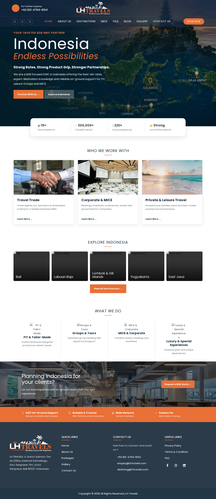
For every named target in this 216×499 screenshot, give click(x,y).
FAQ (167, 458)
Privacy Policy (173, 445)
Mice (104, 21)
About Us (67, 452)
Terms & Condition (176, 452)
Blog (127, 21)
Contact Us (68, 470)
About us (64, 21)
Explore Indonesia (59, 94)
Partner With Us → (28, 94)
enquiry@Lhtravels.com (131, 463)
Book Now (193, 21)
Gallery (142, 21)
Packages (67, 458)
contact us (161, 21)
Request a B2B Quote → (178, 384)
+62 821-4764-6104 (129, 457)
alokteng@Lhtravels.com (132, 469)
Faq (115, 21)
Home (48, 21)
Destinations (86, 21)
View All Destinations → (108, 288)
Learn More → (24, 219)
